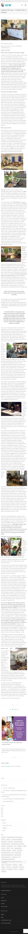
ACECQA (3, 839)
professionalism (17, 855)
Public (19, 17)
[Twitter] (2, 1)
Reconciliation (8, 864)
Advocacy (8, 839)
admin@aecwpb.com (6, 890)
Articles (4, 823)
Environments (10, 846)
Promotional (14, 857)
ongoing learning (17, 848)
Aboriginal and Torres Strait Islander (14, 837)
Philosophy (19, 850)
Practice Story (18, 852)
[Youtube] (9, 1)
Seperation (21, 867)
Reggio (20, 864)
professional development (7, 855)
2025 (2, 809)
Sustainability (10, 869)
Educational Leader (18, 841)
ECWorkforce (4, 841)
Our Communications (6, 923)
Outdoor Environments (6, 850)
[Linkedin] (7, 1)
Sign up (2, 914)
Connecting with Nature (8, 801)
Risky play (8, 867)
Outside (14, 850)
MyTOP (8, 848)
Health (24, 846)
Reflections (15, 864)
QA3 (19, 857)
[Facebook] (4, 1)
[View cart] (22, 5)
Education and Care (6, 843)
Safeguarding (15, 867)
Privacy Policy (4, 906)
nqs (12, 848)
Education (10, 841)
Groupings (19, 846)
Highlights (5, 828)
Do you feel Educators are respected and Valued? (14, 798)
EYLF (15, 846)
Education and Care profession (17, 843)
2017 (2, 814)
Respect (3, 867)
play (13, 852)
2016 (2, 816)
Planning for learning (6, 852)
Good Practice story (14, 17)
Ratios (3, 864)
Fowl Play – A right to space (9, 788)
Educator (3, 846)
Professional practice (6, 857)
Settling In (4, 869)
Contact (3, 903)
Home (2, 897)
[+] (14, 728)
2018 (2, 813)
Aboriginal (4, 837)
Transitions (21, 869)
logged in (9, 766)
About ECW (3, 900)
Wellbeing (4, 871)
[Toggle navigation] (25, 5)
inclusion (3, 848)
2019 (2, 811)
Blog (2, 917)
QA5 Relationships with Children (8, 859)
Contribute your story (6, 920)
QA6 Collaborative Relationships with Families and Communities (12, 862)
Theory (15, 869)
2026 (2, 808)
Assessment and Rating (17, 839)
